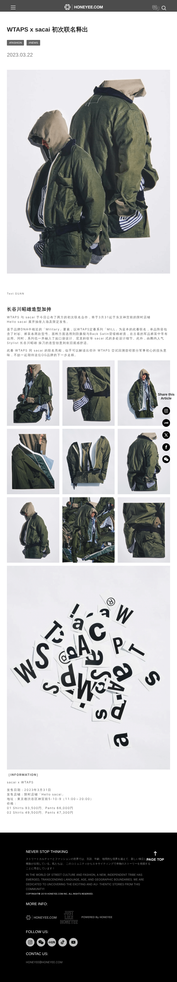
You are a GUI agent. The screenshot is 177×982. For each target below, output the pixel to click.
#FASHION (15, 42)
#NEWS (33, 42)
